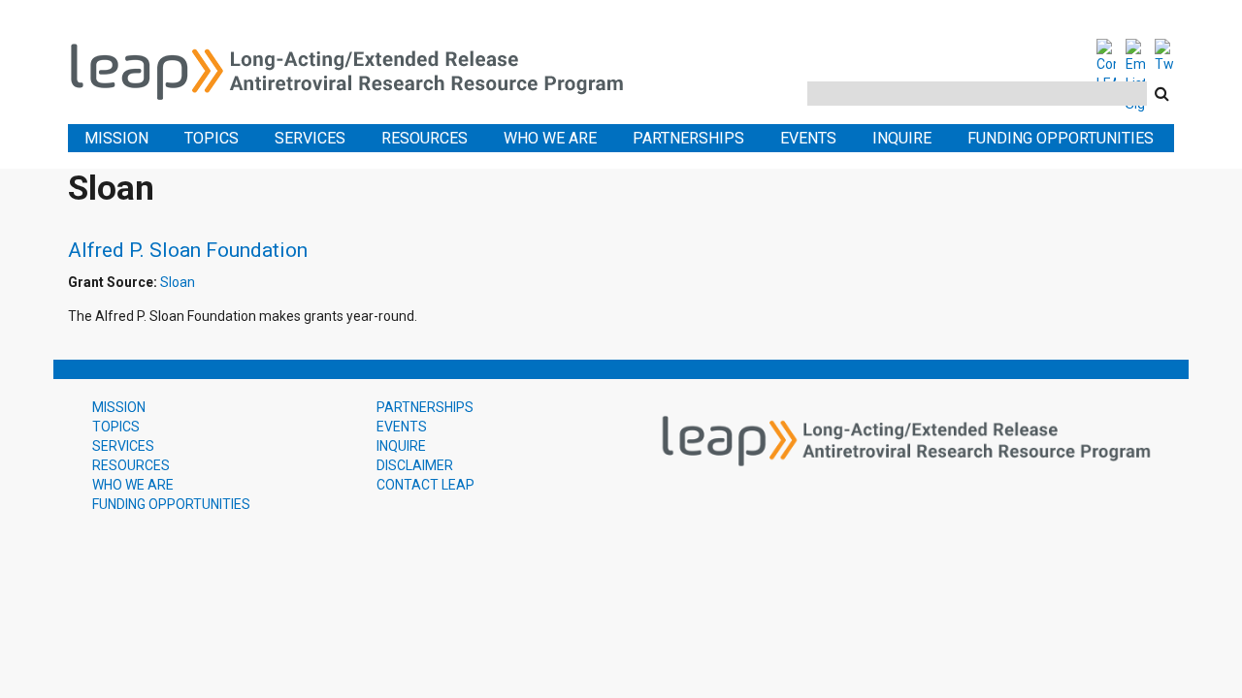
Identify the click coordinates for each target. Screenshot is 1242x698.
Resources (424, 138)
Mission (116, 138)
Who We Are (550, 138)
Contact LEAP (425, 484)
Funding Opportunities (1060, 138)
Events (808, 138)
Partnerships (688, 138)
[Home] (359, 68)
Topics (211, 138)
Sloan (177, 282)
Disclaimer (414, 465)
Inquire (902, 138)
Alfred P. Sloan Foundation (188, 250)
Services (310, 138)
